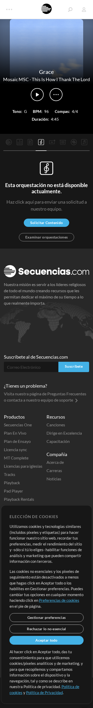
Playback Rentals (19, 499)
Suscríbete (74, 366)
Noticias (54, 478)
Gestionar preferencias (46, 617)
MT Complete (16, 457)
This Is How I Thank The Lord (61, 79)
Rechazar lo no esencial (46, 629)
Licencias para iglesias (23, 466)
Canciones (56, 424)
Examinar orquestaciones (46, 237)
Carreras (54, 470)
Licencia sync (15, 449)
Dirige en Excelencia (64, 432)
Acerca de (55, 462)
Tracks (9, 474)
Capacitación (58, 441)
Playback (12, 482)
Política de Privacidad (44, 692)
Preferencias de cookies (59, 600)
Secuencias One (18, 424)
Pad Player (13, 490)
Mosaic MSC (16, 79)
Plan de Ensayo (17, 441)
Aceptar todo (46, 640)
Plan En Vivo (15, 432)
